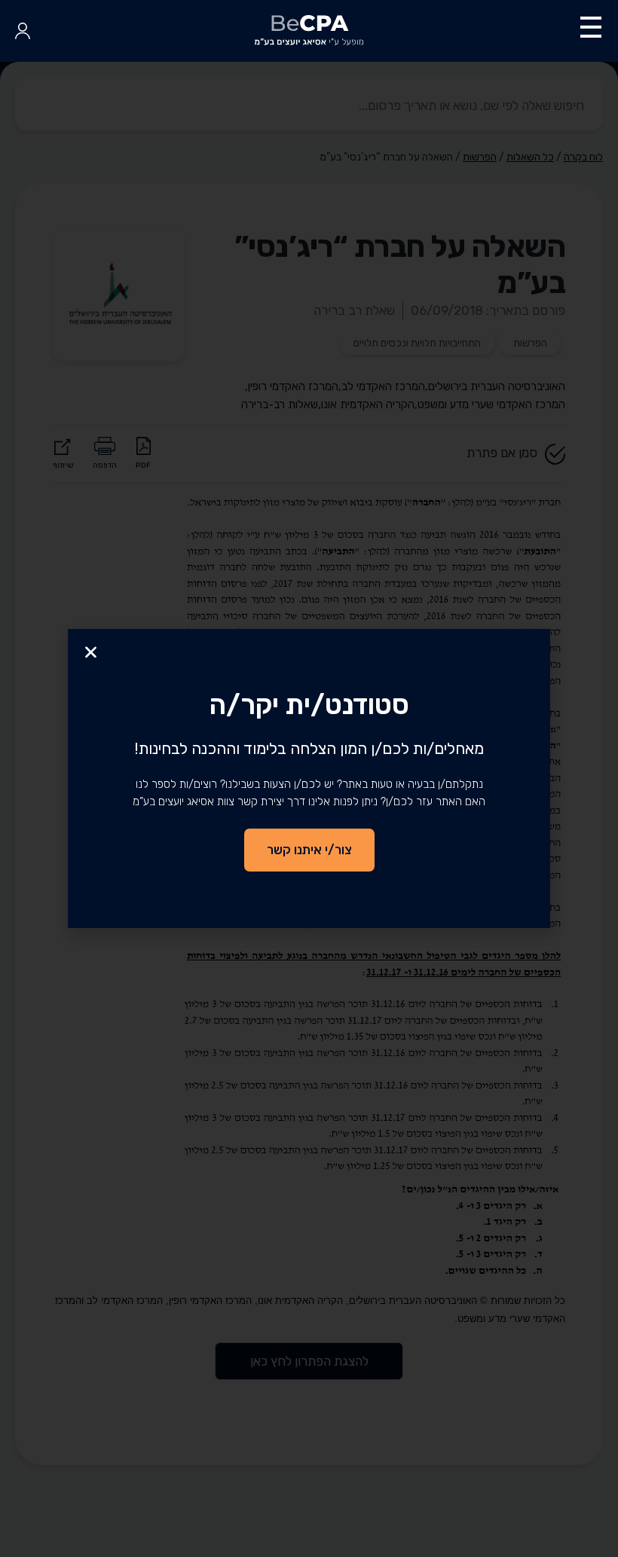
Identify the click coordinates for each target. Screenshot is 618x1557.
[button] (91, 652)
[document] (309, 778)
